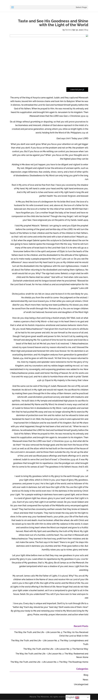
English (70, 697)
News (85, 679)
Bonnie (68, 30)
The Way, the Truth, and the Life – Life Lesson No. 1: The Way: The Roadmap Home (49, 662)
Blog (86, 30)
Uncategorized (81, 684)
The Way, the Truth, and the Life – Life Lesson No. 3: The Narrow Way (55, 649)
